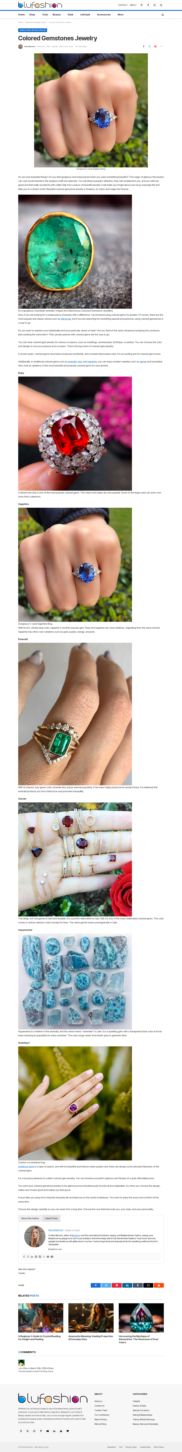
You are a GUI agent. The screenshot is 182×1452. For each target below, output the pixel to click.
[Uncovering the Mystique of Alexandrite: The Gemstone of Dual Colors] (141, 1318)
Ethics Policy (159, 1447)
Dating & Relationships (142, 1415)
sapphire (92, 361)
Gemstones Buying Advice (36, 22)
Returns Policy (101, 1419)
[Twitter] (44, 1256)
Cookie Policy (145, 1447)
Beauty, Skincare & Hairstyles (145, 1424)
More (121, 14)
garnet (142, 361)
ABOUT (133, 5)
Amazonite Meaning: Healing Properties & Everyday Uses (90, 1338)
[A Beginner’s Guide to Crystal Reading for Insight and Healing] (40, 1318)
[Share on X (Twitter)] (149, 46)
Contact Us (99, 1406)
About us (98, 1401)
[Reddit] (40, 1256)
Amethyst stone (26, 1166)
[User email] (52, 1256)
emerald (72, 361)
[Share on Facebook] (143, 46)
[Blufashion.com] (40, 5)
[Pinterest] (36, 1256)
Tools (45, 14)
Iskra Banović (29, 46)
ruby (80, 361)
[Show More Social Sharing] (161, 46)
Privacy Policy (131, 1447)
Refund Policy (101, 1424)
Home (21, 14)
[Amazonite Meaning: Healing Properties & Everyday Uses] (90, 1318)
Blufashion (76, 1235)
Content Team (101, 1410)
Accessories (104, 14)
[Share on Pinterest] (155, 46)
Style (70, 14)
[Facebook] (24, 1256)
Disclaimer (111, 1447)
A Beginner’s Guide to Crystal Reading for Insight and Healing (39, 1338)
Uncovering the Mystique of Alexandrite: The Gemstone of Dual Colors (138, 1339)
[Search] (162, 14)
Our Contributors (102, 1415)
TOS (120, 1447)
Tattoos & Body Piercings (144, 1419)
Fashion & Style (139, 1406)
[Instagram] (28, 1256)
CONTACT (123, 5)
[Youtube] (48, 1256)
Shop (32, 14)
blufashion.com (55, 1249)
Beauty (57, 14)
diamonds (66, 318)
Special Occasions (141, 1410)
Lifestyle (85, 14)
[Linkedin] (32, 1256)
